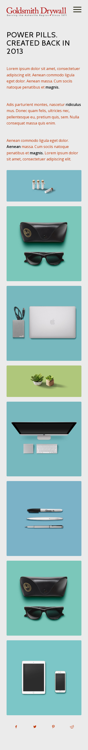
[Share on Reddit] (72, 726)
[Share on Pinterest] (53, 726)
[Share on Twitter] (35, 726)
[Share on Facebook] (16, 726)
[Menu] (75, 9)
